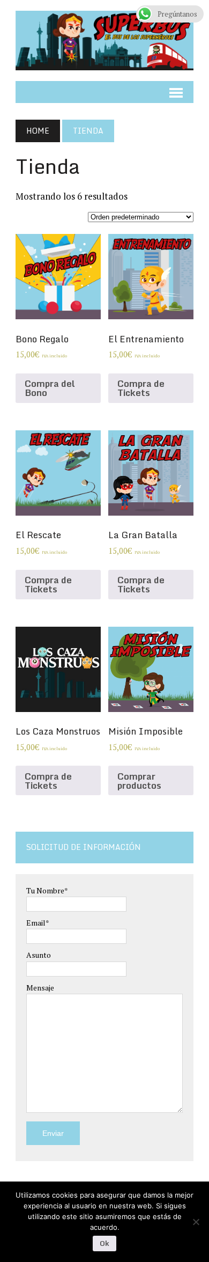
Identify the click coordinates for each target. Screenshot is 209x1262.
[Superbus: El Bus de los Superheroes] (104, 40)
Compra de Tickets (141, 388)
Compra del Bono (50, 388)
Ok (104, 1243)
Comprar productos (139, 781)
